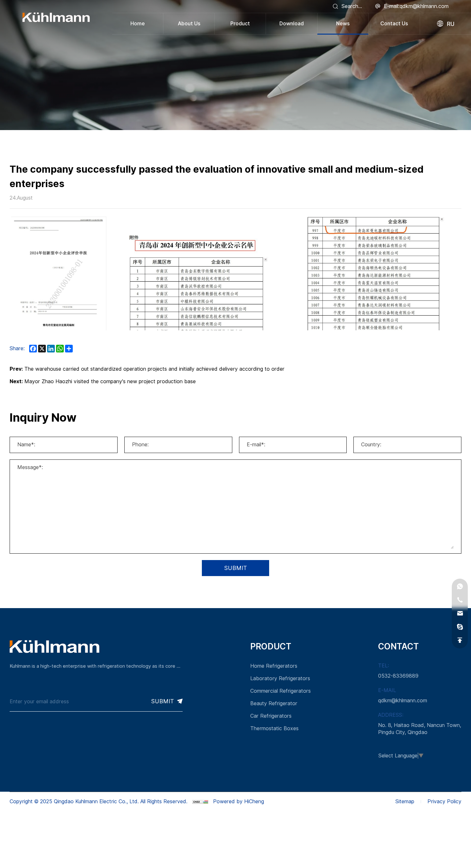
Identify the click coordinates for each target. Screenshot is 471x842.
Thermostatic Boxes (274, 728)
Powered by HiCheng (238, 801)
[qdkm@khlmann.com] (460, 613)
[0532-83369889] (460, 600)
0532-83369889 (398, 676)
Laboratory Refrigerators (280, 678)
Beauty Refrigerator (273, 703)
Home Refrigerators (273, 666)
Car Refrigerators (271, 716)
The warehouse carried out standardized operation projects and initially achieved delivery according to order (154, 369)
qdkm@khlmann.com (402, 701)
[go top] (460, 640)
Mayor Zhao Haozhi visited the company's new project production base (110, 381)
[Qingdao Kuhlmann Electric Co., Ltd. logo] (56, 17)
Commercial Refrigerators (280, 691)
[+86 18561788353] (460, 586)
